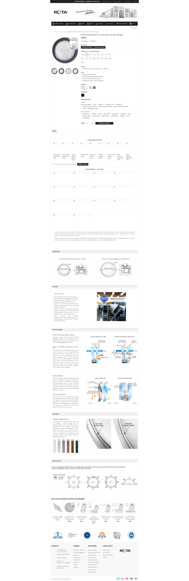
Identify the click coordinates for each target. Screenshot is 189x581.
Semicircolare (72, 23)
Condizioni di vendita (78, 550)
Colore (83, 66)
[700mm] (102, 54)
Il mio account (106, 1)
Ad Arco (92, 23)
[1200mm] (102, 58)
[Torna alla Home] (51, 32)
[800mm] (109, 54)
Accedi (135, 1)
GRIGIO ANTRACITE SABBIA (105, 106)
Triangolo (101, 23)
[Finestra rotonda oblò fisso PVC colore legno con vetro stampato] (54, 71)
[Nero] (82, 95)
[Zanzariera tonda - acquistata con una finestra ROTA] (69, 507)
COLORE (83, 102)
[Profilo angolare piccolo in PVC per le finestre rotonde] (130, 507)
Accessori (110, 23)
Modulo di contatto (62, 558)
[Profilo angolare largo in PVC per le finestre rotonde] (118, 507)
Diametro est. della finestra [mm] (90, 51)
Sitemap (75, 567)
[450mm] (82, 54)
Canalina (83, 84)
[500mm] (86, 54)
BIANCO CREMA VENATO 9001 (90, 108)
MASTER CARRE (86, 116)
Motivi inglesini (92, 572)
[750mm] (105, 54)
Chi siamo (76, 562)
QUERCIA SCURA (109, 104)
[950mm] (90, 58)
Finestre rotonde (59, 23)
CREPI (99, 114)
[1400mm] (109, 58)
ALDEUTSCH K (85, 114)
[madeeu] (72, 535)
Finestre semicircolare (94, 552)
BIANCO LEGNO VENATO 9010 (121, 106)
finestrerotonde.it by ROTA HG (63, 579)
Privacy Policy (76, 557)
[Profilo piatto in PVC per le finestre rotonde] (106, 507)
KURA (129, 114)
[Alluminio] (82, 87)
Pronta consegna (123, 23)
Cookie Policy (76, 560)
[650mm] (98, 54)
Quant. (83, 123)
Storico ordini (106, 550)
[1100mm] (98, 58)
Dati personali (106, 552)
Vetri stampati (92, 569)
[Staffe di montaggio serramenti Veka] (57, 507)
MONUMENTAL (114, 116)
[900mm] (86, 58)
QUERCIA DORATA (86, 104)
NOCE (94, 104)
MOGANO (100, 104)
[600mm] (94, 54)
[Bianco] (86, 87)
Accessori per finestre (93, 562)
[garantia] (57, 535)
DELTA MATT (115, 114)
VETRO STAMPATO (85, 112)
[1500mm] (82, 62)
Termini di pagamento (79, 552)
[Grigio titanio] (94, 87)
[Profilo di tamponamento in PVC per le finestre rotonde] (94, 507)
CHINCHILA (93, 114)
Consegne (76, 555)
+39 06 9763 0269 (79, 1)
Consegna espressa (87, 47)
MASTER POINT (105, 116)
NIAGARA (122, 116)
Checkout (126, 1)
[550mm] (90, 54)
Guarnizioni (84, 92)
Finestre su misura (99, 47)
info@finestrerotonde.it (92, 1)
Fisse (64, 32)
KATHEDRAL (123, 114)
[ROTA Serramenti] (60, 10)
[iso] (131, 535)
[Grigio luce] (90, 87)
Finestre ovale (91, 555)
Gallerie (75, 565)
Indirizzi (105, 557)
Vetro (82, 72)
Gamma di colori (92, 567)
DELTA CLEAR (106, 114)
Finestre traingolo (92, 560)
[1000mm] (94, 58)
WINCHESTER (118, 104)
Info (54, 131)
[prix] (102, 535)
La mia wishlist (117, 1)
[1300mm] (105, 58)
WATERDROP (86, 118)
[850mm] (82, 58)
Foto (133, 23)
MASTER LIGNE (96, 116)
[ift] (116, 535)
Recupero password (108, 555)
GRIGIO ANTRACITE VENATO (90, 106)
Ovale (83, 23)
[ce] (87, 535)
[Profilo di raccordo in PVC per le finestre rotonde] (82, 507)
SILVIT (128, 116)
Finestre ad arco (92, 557)
